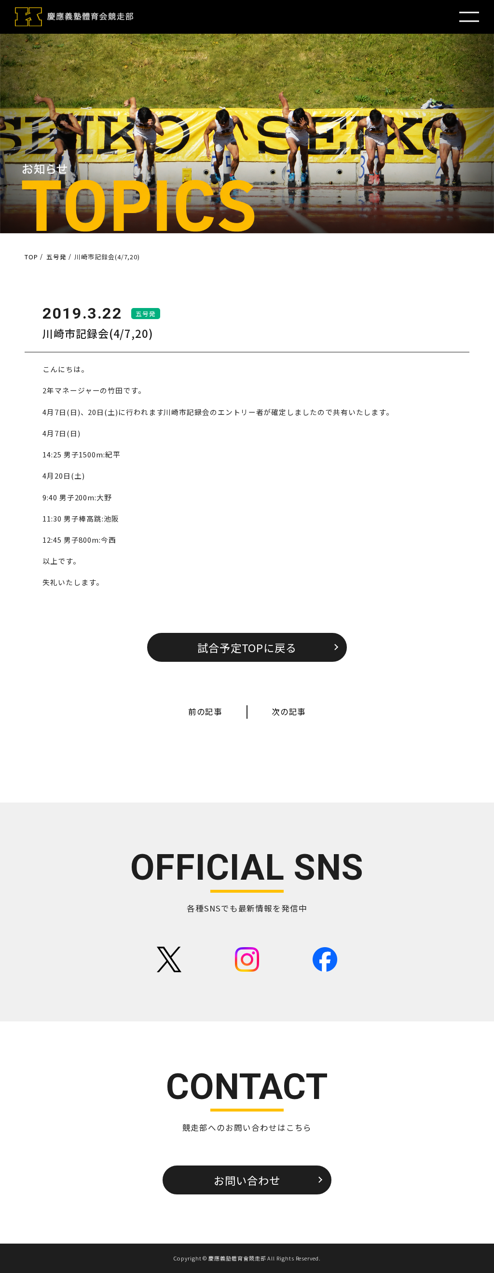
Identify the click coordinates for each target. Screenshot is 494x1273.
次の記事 (289, 711)
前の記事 (205, 711)
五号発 (146, 313)
